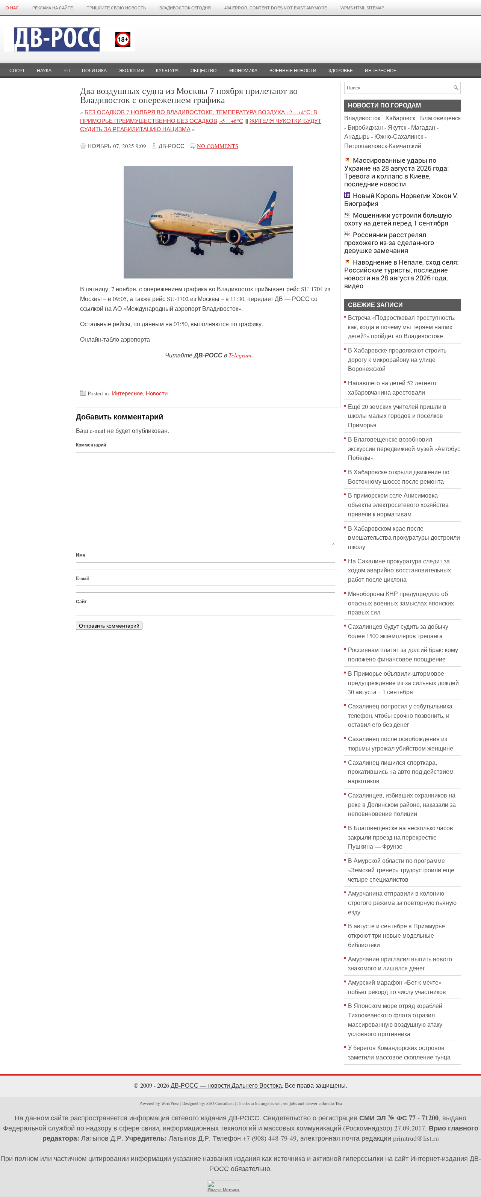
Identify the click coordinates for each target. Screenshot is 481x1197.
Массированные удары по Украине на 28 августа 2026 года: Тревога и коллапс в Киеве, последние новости (396, 172)
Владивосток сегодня (185, 8)
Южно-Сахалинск (398, 136)
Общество (203, 70)
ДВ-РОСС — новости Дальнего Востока (226, 1085)
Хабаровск (400, 118)
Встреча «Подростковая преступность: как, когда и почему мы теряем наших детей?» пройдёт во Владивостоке (402, 326)
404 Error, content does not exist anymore (275, 8)
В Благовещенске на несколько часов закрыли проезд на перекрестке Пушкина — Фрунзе (400, 837)
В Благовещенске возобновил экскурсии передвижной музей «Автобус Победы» (404, 448)
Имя (80, 555)
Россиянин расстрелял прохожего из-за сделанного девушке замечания (389, 242)
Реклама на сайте (52, 8)
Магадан (423, 127)
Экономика (242, 70)
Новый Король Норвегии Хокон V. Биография (401, 199)
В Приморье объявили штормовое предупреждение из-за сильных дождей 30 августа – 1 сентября (403, 682)
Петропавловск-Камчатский (382, 146)
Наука (44, 70)
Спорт (17, 70)
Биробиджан (365, 127)
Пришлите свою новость (116, 8)
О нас (12, 8)
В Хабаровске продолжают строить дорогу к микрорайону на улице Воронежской (397, 359)
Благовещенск (440, 118)
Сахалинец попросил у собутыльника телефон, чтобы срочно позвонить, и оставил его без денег (400, 715)
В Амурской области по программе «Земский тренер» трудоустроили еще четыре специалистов (401, 870)
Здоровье (340, 70)
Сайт (81, 601)
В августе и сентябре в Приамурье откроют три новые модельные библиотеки (396, 935)
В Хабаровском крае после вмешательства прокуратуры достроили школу (404, 537)
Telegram (239, 355)
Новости (157, 393)
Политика (94, 70)
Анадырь (356, 136)
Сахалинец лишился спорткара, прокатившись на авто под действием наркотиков (401, 771)
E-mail (82, 578)
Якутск (397, 127)
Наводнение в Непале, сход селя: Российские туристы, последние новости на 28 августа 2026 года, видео (401, 274)
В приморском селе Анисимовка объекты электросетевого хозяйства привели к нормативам (398, 504)
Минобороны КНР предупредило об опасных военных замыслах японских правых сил (401, 603)
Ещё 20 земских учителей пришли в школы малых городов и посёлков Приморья (397, 416)
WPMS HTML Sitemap (362, 8)
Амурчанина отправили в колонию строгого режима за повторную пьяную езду (402, 902)
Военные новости (292, 70)
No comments (217, 146)
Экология (131, 70)
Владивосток (362, 118)
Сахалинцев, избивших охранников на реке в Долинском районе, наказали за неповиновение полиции (402, 804)
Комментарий (91, 445)
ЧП (67, 70)
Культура (167, 70)
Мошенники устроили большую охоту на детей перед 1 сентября (398, 219)
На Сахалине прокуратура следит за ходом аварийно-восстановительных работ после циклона (399, 570)
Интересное (380, 70)
